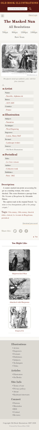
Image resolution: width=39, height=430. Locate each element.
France (8, 109)
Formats (16, 354)
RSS (15, 409)
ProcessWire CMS (24, 426)
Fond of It (19, 330)
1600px (33, 32)
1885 (12, 103)
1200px (24, 32)
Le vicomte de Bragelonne (22, 215)
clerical (9, 215)
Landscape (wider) (13, 142)
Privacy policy (19, 388)
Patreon (16, 403)
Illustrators (18, 374)
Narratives (10, 122)
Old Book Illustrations (19, 423)
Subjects (16, 360)
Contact (16, 412)
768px (5, 32)
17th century (12, 212)
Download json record (30, 223)
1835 (8, 103)
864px (15, 32)
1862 (13, 175)
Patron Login (33, 15)
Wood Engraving (12, 129)
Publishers (17, 357)
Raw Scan (19, 37)
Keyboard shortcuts (21, 394)
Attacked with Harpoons (19, 302)
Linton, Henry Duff (13, 136)
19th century (22, 212)
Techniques (18, 362)
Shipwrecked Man (19, 273)
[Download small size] (3, 85)
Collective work (12, 168)
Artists (16, 348)
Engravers (17, 351)
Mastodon (17, 406)
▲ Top (35, 237)
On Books (17, 377)
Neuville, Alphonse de (14, 96)
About (15, 391)
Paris (8, 175)
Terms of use (18, 385)
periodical (5, 218)
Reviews (16, 415)
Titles (15, 365)
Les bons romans (12, 162)
